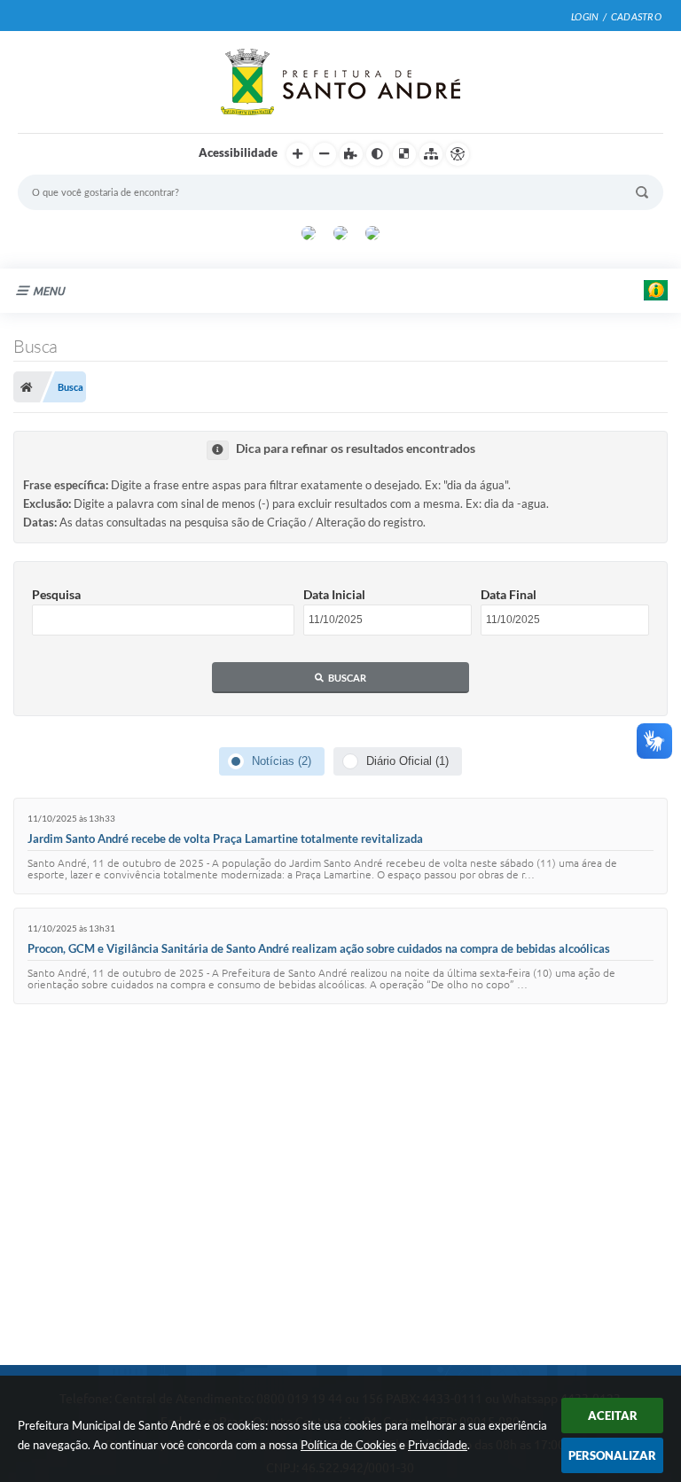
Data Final (508, 594)
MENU (49, 291)
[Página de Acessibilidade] (457, 154)
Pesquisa (56, 594)
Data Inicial (334, 594)
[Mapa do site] (430, 154)
